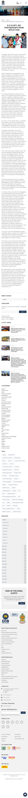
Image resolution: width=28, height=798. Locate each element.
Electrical (3, 405)
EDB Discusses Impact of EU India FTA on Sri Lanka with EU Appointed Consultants (18, 330)
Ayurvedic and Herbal (6, 393)
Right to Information (5, 661)
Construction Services (6, 402)
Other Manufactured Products (9, 496)
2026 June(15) (5, 537)
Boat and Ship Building (6, 643)
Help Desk (3, 659)
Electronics (16, 469)
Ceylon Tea (3, 398)
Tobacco (3, 444)
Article (2, 392)
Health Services (4, 421)
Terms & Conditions (5, 734)
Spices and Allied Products (8, 508)
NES (2, 428)
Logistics (3, 426)
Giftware (3, 418)
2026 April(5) (5, 531)
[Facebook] (3, 722)
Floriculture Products (6, 410)
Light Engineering (5, 425)
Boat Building (4, 395)
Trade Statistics (4, 682)
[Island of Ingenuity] (16, 748)
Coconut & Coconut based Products (9, 634)
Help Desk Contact (7, 705)
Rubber (3, 439)
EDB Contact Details (5, 665)
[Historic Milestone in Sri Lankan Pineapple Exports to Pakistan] (5, 338)
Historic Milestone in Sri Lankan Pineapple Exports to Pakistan (18, 340)
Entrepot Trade (4, 408)
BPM (2, 647)
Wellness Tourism (5, 446)
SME (3, 505)
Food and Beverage (5, 411)
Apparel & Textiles (5, 636)
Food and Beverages (7, 478)
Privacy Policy (18, 734)
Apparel (3, 389)
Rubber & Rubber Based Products (9, 632)
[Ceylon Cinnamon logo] (8, 748)
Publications (4, 680)
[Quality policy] (14, 614)
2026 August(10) (5, 543)
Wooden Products (5, 448)
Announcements (5, 663)
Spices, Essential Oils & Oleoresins (9, 638)
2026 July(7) (5, 540)
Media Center (4, 672)
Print (3, 502)
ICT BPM (13, 487)
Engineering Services (6, 407)
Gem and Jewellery (5, 416)
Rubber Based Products (18, 502)
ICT (2, 645)
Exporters (4, 475)
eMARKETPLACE (4, 667)
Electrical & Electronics (6, 653)
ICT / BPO (3, 423)
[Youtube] (21, 722)
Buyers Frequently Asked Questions (9, 676)
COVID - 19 (10, 460)
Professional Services (6, 438)
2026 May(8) (5, 534)
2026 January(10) (5, 522)
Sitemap (3, 741)
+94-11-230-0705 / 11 (7, 695)
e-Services (17, 2)
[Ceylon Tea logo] (3, 748)
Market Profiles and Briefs (7, 671)
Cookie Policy (4, 736)
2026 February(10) (6, 525)
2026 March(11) (5, 528)
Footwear (3, 413)
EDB (6, 125)
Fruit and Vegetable (5, 415)
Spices (2, 443)
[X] (7, 722)
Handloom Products (5, 420)
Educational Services (6, 403)
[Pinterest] (3, 727)
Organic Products (5, 430)
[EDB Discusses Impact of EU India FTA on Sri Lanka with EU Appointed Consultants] (5, 328)
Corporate (17, 466)
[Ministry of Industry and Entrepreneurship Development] (22, 618)
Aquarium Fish (4, 390)
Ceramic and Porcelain (6, 397)
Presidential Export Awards (7, 678)
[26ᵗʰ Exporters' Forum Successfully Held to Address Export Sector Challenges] (5, 347)
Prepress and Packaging (17, 499)
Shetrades (15, 505)
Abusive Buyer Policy (19, 738)
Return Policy (18, 736)
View (2, 715)
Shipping (3, 738)
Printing (3, 435)
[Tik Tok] (7, 727)
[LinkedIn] (12, 722)
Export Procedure (5, 669)
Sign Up (22, 311)
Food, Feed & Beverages (6, 640)
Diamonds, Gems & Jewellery (7, 642)
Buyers (4, 460)
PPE (2, 431)
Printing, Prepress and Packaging (8, 436)
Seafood (3, 441)
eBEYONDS (20, 778)
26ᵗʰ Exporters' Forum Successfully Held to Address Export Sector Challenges (17, 349)
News (7, 20)
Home (2, 20)
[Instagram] (17, 722)
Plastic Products (5, 433)
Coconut (3, 400)
